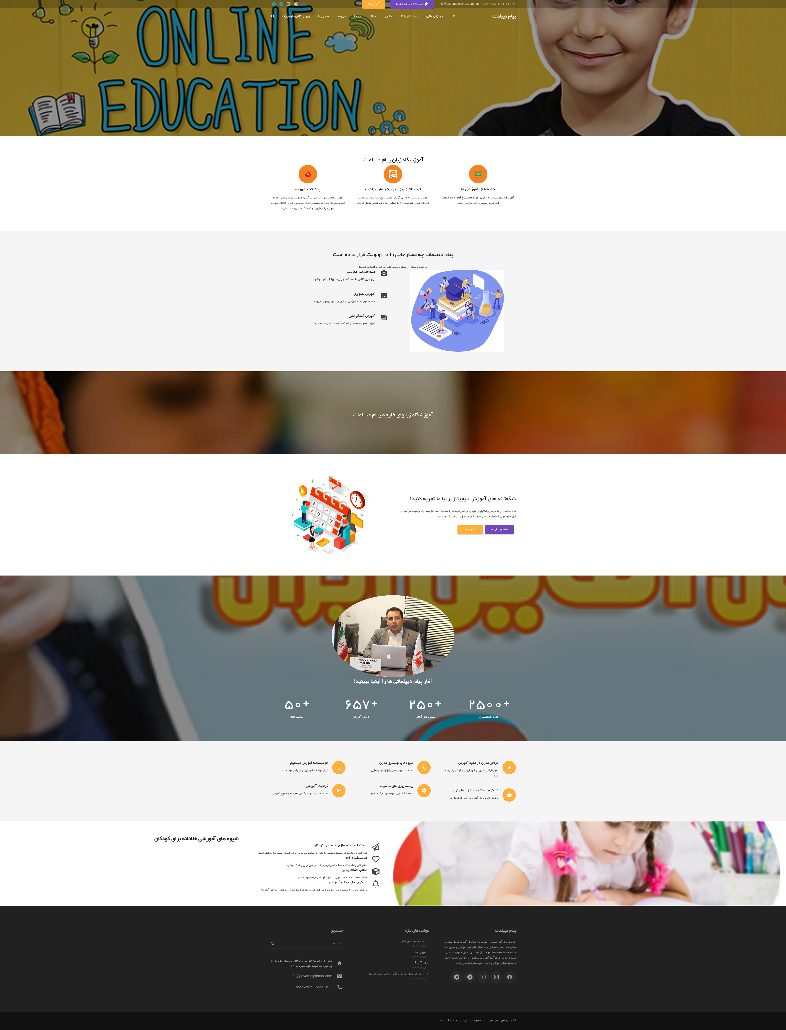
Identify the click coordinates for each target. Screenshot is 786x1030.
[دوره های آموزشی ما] (478, 174)
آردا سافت (443, 1020)
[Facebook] (303, 4)
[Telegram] (281, 4)
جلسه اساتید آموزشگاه (414, 941)
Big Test (420, 963)
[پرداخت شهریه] (308, 174)
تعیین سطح (420, 952)
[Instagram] (296, 4)
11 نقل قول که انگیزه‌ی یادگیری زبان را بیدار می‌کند (397, 974)
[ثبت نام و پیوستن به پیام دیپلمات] (393, 174)
